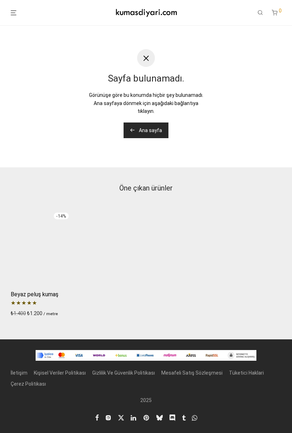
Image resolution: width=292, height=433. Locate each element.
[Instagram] (108, 417)
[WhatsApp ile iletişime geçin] (194, 417)
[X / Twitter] (121, 417)
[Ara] (260, 13)
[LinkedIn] (134, 417)
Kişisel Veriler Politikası (60, 373)
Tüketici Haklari (246, 373)
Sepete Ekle (22, 313)
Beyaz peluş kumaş (34, 294)
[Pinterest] (147, 417)
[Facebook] (97, 417)
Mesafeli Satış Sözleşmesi (192, 373)
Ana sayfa (150, 130)
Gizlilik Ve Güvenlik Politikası (123, 373)
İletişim (19, 373)
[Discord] (172, 417)
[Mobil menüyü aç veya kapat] (13, 13)
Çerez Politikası (28, 384)
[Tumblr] (184, 417)
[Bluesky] (159, 417)
